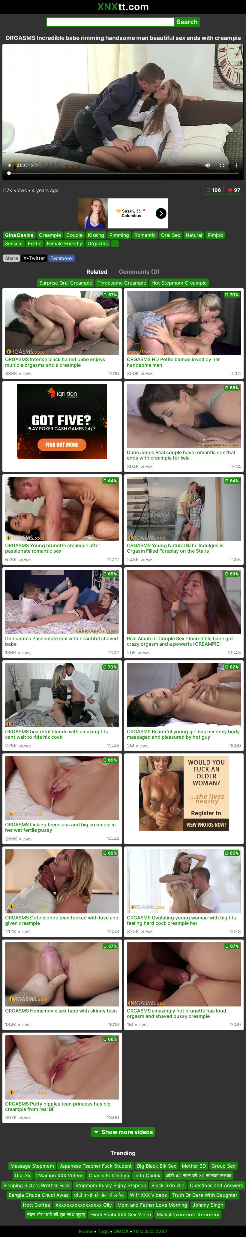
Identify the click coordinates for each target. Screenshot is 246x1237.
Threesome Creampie (122, 283)
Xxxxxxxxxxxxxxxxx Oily (84, 1205)
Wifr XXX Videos (148, 1195)
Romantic (145, 235)
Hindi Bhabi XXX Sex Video (120, 1214)
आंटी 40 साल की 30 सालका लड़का (198, 1175)
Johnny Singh (208, 1205)
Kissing (96, 235)
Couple (74, 235)
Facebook (61, 258)
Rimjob (215, 235)
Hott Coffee (36, 1205)
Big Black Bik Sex (156, 1166)
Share (11, 258)
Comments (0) (139, 271)
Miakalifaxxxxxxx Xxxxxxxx (188, 1214)
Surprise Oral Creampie (65, 283)
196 (216, 190)
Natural (194, 235)
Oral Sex (170, 235)
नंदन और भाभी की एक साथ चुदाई (56, 1214)
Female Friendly (64, 243)
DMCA (121, 1231)
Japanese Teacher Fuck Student (95, 1166)
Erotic (34, 243)
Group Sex (224, 1166)
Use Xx (23, 1175)
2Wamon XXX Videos (59, 1175)
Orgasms (98, 243)
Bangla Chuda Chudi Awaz (39, 1195)
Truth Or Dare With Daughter (204, 1195)
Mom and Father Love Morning (152, 1205)
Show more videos (127, 1132)
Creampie (50, 235)
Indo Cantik (147, 1175)
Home (86, 1231)
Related (96, 271)
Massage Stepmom (32, 1166)
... (115, 243)
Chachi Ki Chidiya (109, 1175)
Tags (103, 1231)
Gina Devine (19, 235)
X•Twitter (34, 258)
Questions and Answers (216, 1185)
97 (237, 190)
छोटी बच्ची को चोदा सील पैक (99, 1195)
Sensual (13, 243)
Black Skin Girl (168, 1185)
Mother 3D (194, 1166)
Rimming (119, 235)
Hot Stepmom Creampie (179, 283)
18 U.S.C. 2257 (150, 1231)
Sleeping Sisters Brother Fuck (36, 1185)
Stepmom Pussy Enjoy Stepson (110, 1185)
